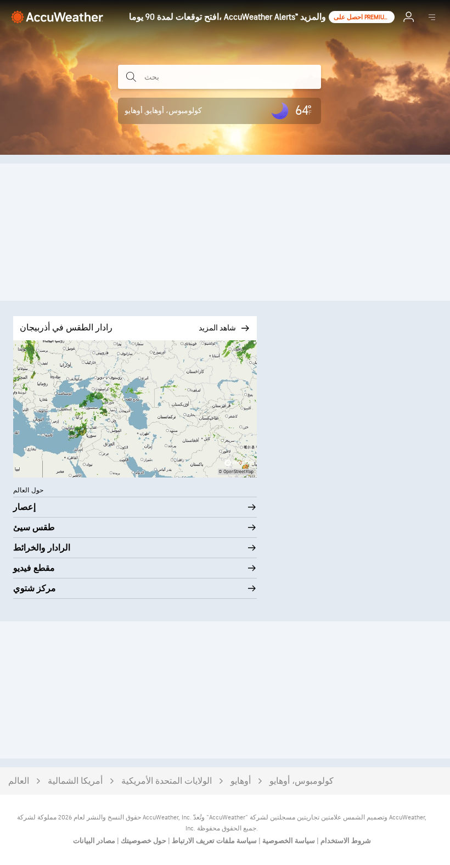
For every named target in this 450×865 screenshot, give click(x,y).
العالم (18, 781)
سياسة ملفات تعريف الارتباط (213, 840)
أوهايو (240, 781)
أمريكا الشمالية (75, 781)
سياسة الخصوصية (288, 840)
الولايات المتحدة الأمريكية (166, 781)
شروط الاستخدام (345, 840)
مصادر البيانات (94, 840)
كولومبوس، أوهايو (301, 781)
